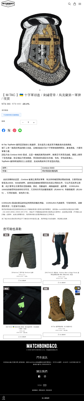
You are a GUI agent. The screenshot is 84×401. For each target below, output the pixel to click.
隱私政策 (42, 390)
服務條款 (35, 390)
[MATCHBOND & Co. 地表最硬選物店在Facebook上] (39, 377)
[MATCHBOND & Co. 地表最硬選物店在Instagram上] (44, 377)
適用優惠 (5, 110)
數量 (3, 121)
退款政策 (49, 390)
